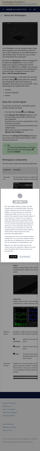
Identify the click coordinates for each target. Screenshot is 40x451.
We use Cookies (20, 202)
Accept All (13, 257)
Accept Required (25, 257)
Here (6, 245)
